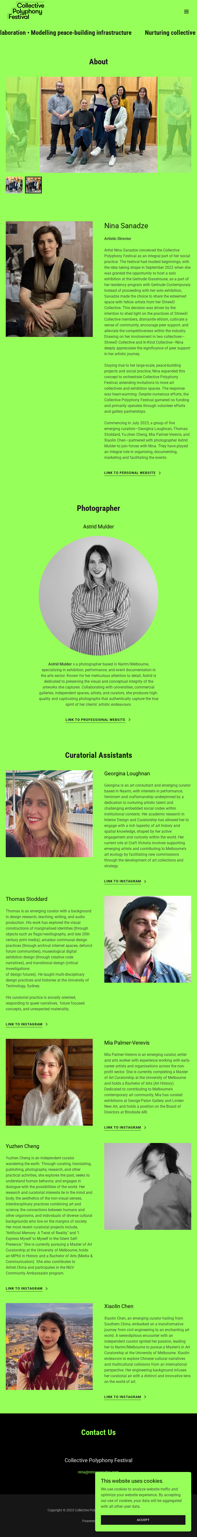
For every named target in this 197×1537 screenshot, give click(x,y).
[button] (186, 11)
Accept (143, 1519)
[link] (27, 11)
